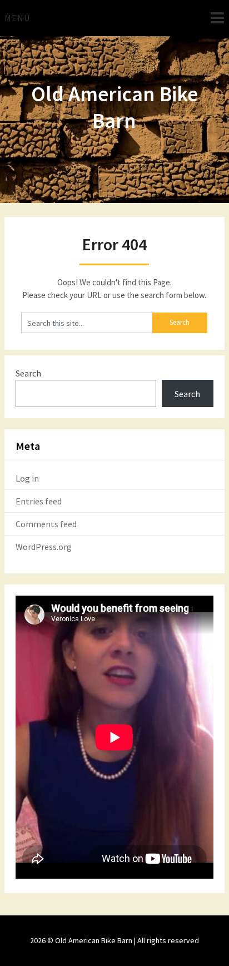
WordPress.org (44, 546)
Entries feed (39, 501)
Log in (27, 478)
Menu (17, 17)
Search (28, 373)
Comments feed (46, 523)
